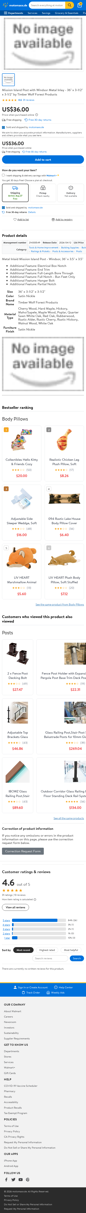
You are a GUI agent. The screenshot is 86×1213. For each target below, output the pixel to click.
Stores (7, 1056)
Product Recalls (13, 1107)
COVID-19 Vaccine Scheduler (20, 1086)
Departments (15, 13)
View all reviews (15, 907)
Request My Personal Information (23, 1142)
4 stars (6, 924)
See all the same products (69, 818)
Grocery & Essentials (66, 13)
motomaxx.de (36, 127)
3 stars (6, 929)
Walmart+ (9, 1067)
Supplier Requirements (17, 1038)
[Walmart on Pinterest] (28, 1179)
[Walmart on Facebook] (6, 1179)
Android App (11, 1166)
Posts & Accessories (62, 251)
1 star (7, 937)
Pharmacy (9, 1091)
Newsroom (10, 1022)
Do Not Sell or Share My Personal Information (29, 1147)
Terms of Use (11, 1126)
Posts (79, 251)
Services (32, 13)
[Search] (69, 5)
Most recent (23, 950)
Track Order (33, 992)
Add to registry (64, 219)
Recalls (8, 1096)
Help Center (66, 987)
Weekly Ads (57, 992)
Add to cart (43, 159)
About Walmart (12, 1011)
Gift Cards (10, 1073)
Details (32, 212)
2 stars (6, 933)
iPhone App (10, 1160)
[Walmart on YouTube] (20, 1179)
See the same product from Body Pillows (60, 604)
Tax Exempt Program (15, 1113)
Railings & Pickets (40, 251)
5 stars (6, 920)
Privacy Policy (12, 1131)
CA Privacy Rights (14, 1136)
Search (77, 958)
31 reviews (28, 99)
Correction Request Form (23, 851)
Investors (9, 1027)
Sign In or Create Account (33, 987)
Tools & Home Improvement (43, 247)
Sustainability (11, 1033)
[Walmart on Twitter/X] (13, 1179)
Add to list (23, 219)
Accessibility (11, 1102)
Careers (8, 1016)
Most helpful (71, 950)
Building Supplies (70, 247)
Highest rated (47, 950)
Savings (46, 13)
